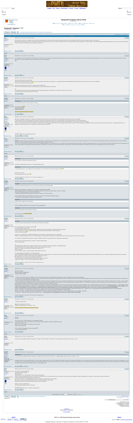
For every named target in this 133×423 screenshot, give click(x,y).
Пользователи (72, 23)
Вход (84, 24)
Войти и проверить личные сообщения (74, 24)
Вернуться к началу (7, 75)
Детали (9, 126)
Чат (54, 8)
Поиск (67, 23)
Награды (81, 23)
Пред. (9, 29)
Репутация (5, 40)
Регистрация (92, 23)
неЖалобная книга (49, 32)
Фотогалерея (64, 8)
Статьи (76, 8)
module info (71, 410)
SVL (67, 410)
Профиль (65, 24)
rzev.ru (124, 419)
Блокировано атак (66, 411)
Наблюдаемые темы (57, 23)
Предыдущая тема (118, 34)
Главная (49, 8)
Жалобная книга (42, 32)
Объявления (82, 8)
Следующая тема (126, 34)
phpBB (64, 409)
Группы (77, 23)
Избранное (86, 23)
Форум (58, 8)
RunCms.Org (129, 419)
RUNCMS (64, 410)
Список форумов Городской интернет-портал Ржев (29, 32)
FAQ (63, 23)
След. (15, 29)
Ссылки (71, 8)
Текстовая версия (66, 408)
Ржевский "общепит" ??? (13, 28)
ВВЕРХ (14, 417)
